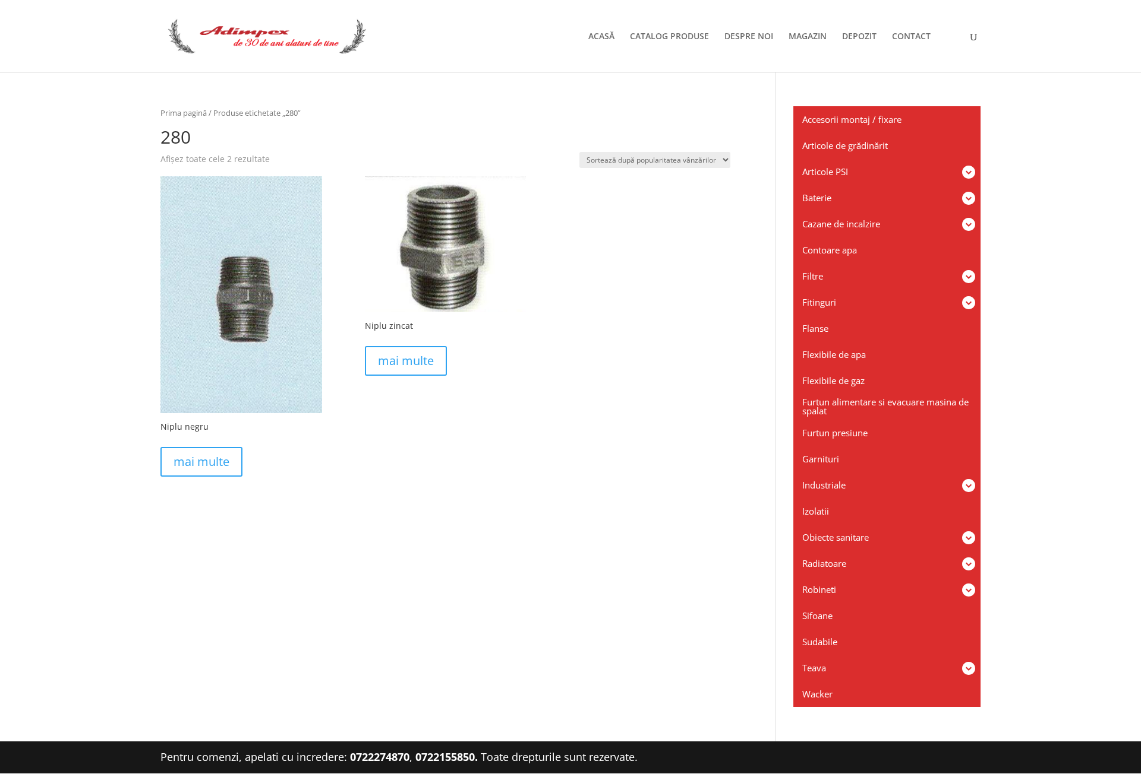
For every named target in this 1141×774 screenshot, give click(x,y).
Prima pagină (183, 112)
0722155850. (446, 757)
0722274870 (379, 757)
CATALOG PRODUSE (669, 37)
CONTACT (911, 37)
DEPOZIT (859, 37)
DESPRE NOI (748, 37)
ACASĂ (601, 37)
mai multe (201, 461)
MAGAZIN (808, 37)
